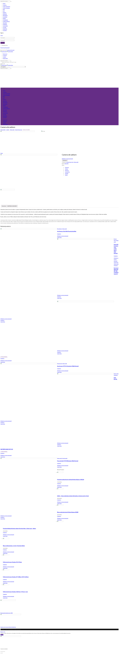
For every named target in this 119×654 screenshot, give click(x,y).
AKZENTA (5, 24)
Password (2, 40)
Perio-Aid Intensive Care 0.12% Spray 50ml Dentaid (116, 249)
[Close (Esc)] (0, 651)
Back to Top (2, 631)
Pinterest (67, 170)
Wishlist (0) (2, 63)
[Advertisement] (59, 78)
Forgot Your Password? (4, 47)
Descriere (4, 206)
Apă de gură (59, 363)
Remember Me (5, 45)
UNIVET (4, 12)
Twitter (66, 168)
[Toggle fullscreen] (3, 651)
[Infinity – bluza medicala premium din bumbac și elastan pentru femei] (60, 488)
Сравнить (65, 160)
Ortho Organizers (6, 8)
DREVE (4, 18)
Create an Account (10, 50)
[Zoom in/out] (4, 651)
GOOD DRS (5, 25)
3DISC (4, 3)
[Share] (2, 651)
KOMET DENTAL (6, 21)
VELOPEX (5, 22)
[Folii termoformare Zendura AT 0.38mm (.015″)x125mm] (6, 569)
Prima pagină (2, 129)
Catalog (7, 129)
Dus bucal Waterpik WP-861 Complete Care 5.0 (116, 271)
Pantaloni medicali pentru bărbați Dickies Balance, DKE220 (70, 479)
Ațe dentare (59, 228)
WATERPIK (5, 15)
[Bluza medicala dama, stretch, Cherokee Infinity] (6, 538)
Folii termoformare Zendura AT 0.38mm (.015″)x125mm (16, 576)
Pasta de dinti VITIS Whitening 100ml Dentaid (67, 461)
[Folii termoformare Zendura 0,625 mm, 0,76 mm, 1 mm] (6, 584)
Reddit (66, 174)
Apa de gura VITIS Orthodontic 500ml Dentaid (68, 366)
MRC (4, 9)
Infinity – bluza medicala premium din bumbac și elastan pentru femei (73, 495)
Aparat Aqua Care (18, 129)
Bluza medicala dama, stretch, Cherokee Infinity (14, 545)
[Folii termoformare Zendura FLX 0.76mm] (6, 555)
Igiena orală (12, 129)
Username (2, 37)
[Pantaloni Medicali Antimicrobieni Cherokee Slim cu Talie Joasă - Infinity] (60, 521)
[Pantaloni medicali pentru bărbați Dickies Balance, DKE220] (60, 472)
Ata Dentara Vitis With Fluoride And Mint (66, 231)
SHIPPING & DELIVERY (12, 206)
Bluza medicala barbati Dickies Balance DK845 (67, 512)
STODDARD (5, 20)
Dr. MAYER (5, 17)
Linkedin (66, 173)
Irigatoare (116, 265)
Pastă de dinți (64, 458)
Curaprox (5, 5)
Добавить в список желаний (67, 158)
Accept (1, 634)
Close (1, 35)
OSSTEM (5, 30)
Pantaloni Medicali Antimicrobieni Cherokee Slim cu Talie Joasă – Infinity (19, 528)
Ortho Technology (6, 6)
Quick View (59, 237)
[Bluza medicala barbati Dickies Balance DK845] (60, 505)
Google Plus (67, 171)
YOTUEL (4, 27)
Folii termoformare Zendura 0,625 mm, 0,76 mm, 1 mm (15, 591)
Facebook (67, 167)
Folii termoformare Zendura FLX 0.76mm (12, 562)
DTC (4, 11)
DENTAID (5, 14)
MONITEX (5, 28)
